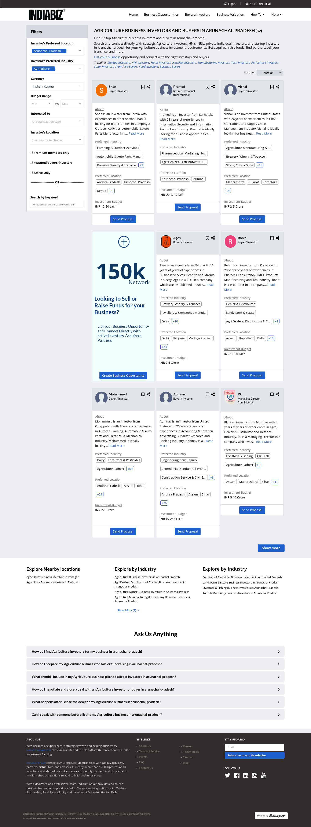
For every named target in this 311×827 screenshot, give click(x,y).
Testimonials (191, 752)
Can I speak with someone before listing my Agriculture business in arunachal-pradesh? (97, 714)
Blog (186, 763)
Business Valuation (230, 14)
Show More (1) (127, 610)
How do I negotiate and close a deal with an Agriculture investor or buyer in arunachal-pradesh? (103, 689)
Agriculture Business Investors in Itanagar (52, 577)
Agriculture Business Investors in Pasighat (52, 582)
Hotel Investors (161, 63)
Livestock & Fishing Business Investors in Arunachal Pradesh (240, 588)
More (275, 14)
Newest (268, 72)
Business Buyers (170, 67)
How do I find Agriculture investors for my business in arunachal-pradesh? (87, 651)
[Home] (47, 18)
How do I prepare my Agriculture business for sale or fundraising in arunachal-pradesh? (97, 664)
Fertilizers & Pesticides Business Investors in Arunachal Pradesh (242, 577)
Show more (271, 548)
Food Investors (148, 67)
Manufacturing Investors (214, 63)
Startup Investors (118, 63)
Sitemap (188, 757)
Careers (188, 746)
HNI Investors (140, 63)
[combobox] (57, 51)
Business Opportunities (161, 14)
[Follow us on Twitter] (229, 775)
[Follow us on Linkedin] (247, 775)
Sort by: (249, 72)
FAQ (141, 762)
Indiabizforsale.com (38, 750)
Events (143, 757)
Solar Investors (104, 67)
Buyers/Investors (197, 14)
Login (231, 4)
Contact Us (146, 768)
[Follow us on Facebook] (238, 775)
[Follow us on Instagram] (256, 775)
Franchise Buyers (126, 67)
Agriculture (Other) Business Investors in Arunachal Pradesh (152, 592)
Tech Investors (240, 63)
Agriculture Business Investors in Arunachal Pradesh (147, 577)
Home (133, 14)
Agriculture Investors (265, 63)
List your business (107, 57)
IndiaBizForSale (36, 763)
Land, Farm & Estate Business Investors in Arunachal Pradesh (241, 582)
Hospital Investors (184, 63)
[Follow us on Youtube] (265, 775)
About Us (145, 746)
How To (256, 14)
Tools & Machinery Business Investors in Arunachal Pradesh (240, 593)
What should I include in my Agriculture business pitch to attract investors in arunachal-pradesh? (104, 676)
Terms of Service (149, 751)
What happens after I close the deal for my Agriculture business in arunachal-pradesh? (96, 702)
